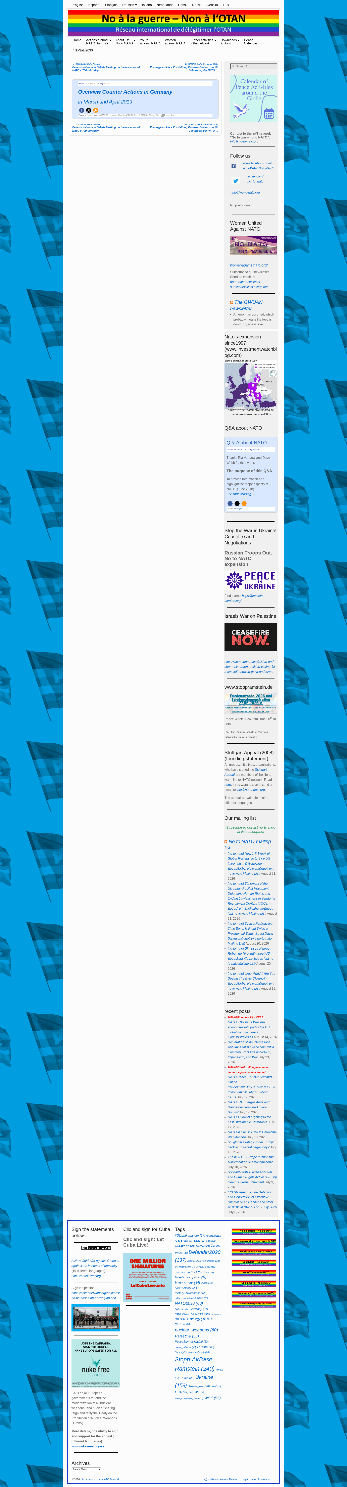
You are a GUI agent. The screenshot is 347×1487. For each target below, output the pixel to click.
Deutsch (128, 5)
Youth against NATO (150, 41)
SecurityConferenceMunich (192, 1352)
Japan (207, 1283)
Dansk (182, 5)
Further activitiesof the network (201, 41)
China (211, 1241)
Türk (226, 5)
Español (94, 5)
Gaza (210, 1267)
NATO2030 (189, 1303)
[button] (81, 110)
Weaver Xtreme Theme (223, 1479)
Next (282, 23)
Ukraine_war (199, 1386)
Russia (206, 1347)
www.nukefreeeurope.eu (88, 1446)
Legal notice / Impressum (256, 1479)
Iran (209, 1272)
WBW (196, 1392)
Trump (187, 1377)
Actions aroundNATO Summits (97, 41)
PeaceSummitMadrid (192, 1341)
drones (213, 1260)
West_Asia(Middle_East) (189, 1398)
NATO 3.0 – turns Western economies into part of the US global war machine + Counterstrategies (249, 1027)
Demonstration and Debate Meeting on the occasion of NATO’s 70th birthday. (106, 67)
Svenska (211, 5)
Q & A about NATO (247, 442)
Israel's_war (187, 1283)
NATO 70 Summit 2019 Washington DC (142, 115)
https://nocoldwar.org (86, 1276)
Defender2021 (196, 1261)
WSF (212, 1398)
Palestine (187, 1336)
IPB (198, 1272)
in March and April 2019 (105, 102)
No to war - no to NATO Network (100, 1479)
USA (182, 1392)
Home (77, 40)
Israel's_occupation (190, 1277)
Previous (65, 23)
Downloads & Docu (228, 41)
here (228, 784)
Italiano (146, 5)
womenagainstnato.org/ (249, 265)
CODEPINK (185, 1245)
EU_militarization (185, 1267)
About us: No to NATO (124, 41)
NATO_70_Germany (191, 1309)
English (78, 5)
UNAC (216, 1386)
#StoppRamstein (190, 1235)
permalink (170, 115)
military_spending (185, 1298)
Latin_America (186, 1287)
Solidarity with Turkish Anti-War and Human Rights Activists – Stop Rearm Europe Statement (252, 1177)
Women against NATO (175, 41)
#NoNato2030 (83, 50)
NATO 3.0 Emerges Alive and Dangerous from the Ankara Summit (248, 1107)
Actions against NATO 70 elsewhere (102, 115)
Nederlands (165, 5)
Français (111, 5)
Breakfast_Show (193, 1240)
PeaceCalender (250, 41)
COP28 (203, 1245)
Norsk (196, 5)
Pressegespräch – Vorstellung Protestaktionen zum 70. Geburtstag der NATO (184, 67)
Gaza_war (182, 1272)
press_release (185, 1347)
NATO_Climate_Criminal (189, 1314)
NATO (202, 1298)
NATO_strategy (193, 1319)
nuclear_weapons (196, 1329)
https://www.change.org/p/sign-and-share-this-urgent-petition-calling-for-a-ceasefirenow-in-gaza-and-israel (250, 666)
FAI (200, 1267)
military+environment (191, 1292)
